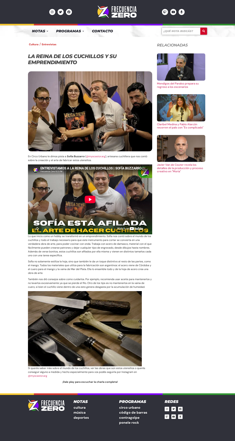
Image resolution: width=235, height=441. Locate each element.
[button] (40, 31)
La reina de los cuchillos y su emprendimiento (72, 59)
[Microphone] (182, 12)
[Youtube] (173, 12)
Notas (38, 31)
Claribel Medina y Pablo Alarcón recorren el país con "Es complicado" (180, 126)
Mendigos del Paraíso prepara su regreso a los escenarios (178, 85)
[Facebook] (69, 12)
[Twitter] (61, 12)
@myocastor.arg (95, 156)
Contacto (102, 31)
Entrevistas (49, 44)
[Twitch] (165, 12)
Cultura (34, 44)
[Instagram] (52, 12)
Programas (68, 31)
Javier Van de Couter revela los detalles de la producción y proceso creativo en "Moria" (180, 168)
